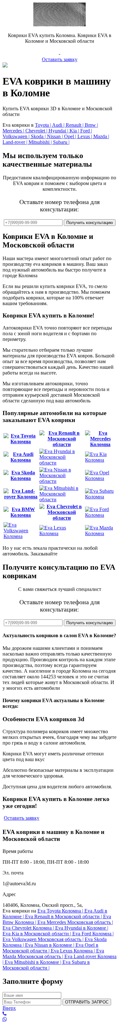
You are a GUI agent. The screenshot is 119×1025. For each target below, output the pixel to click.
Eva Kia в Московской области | (37, 933)
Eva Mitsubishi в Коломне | (34, 962)
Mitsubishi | (41, 142)
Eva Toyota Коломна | (60, 910)
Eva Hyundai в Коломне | (81, 928)
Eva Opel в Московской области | (50, 947)
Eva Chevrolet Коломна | (29, 928)
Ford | (86, 130)
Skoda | (39, 136)
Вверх (9, 1008)
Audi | (59, 125)
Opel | (70, 136)
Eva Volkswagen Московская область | (44, 939)
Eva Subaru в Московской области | (46, 965)
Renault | (75, 125)
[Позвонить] (59, 1014)
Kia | (74, 130)
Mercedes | (14, 130)
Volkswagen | (17, 136)
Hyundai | (59, 130)
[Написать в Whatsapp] (59, 1019)
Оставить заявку (59, 59)
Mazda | (101, 136)
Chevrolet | (37, 130)
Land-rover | (16, 142)
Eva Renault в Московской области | (64, 916)
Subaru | (61, 142)
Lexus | (85, 136)
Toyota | (43, 125)
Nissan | (55, 136)
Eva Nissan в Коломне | (50, 945)
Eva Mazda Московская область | (53, 953)
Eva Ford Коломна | (93, 933)
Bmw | (91, 125)
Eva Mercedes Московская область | (75, 922)
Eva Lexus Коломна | (73, 950)
